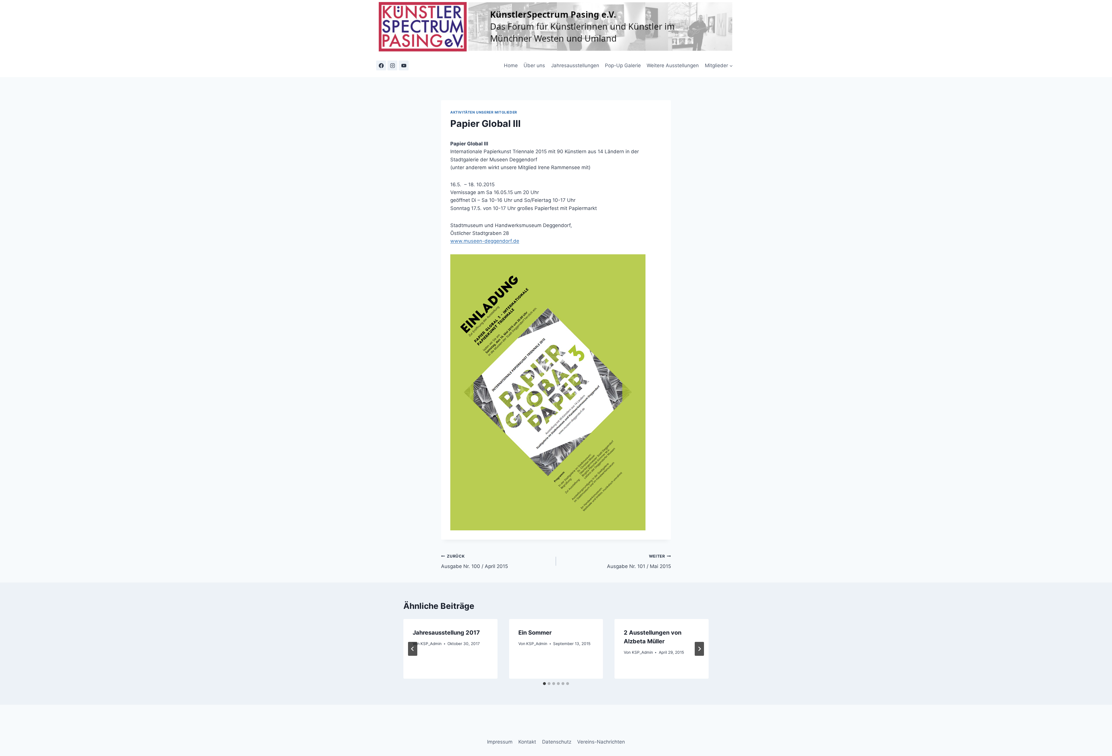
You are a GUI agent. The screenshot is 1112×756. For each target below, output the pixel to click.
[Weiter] (699, 649)
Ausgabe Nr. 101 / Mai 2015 (639, 561)
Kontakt (527, 742)
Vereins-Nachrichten (601, 742)
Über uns (534, 65)
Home (511, 65)
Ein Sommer (535, 632)
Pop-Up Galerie (623, 65)
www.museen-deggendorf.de (484, 241)
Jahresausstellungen (575, 65)
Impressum (500, 742)
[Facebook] (381, 65)
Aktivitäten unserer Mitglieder (483, 112)
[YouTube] (404, 65)
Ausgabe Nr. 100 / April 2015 (474, 561)
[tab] (544, 683)
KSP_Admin (431, 643)
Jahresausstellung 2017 (446, 632)
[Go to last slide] (412, 649)
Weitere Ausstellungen (673, 65)
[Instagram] (392, 65)
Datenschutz (556, 742)
